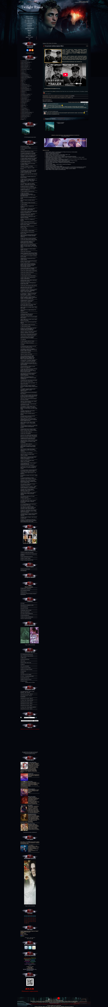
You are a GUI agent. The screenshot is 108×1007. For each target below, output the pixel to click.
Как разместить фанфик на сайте (27, 605)
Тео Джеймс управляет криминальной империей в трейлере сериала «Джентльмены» (27, 390)
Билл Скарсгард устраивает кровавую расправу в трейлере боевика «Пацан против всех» (28, 386)
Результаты (27, 937)
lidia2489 (24, 969)
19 (31, 920)
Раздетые (23, 664)
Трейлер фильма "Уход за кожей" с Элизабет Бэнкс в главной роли (27, 301)
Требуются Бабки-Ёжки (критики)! (27, 552)
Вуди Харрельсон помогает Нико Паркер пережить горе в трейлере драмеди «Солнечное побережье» (28, 458)
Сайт (22, 81)
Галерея (22, 71)
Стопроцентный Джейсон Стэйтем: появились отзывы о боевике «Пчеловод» (28, 478)
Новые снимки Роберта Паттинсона (27, 221)
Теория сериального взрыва (26, 112)
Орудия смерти (24, 87)
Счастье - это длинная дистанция (27, 676)
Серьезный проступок (25, 677)
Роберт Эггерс (64, 91)
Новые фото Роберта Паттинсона (27, 272)
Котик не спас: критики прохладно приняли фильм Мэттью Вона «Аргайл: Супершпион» (28, 436)
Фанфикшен (23, 73)
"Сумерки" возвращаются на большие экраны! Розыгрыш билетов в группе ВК (27, 153)
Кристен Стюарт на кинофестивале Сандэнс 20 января (27, 455)
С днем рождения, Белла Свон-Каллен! (28, 275)
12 (31, 918)
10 (28, 918)
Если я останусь (24, 96)
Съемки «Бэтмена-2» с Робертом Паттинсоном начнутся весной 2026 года (28, 186)
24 (28, 921)
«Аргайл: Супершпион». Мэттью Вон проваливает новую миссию (27, 411)
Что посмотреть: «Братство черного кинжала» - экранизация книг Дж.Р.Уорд (27, 184)
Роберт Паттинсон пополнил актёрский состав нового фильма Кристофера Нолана (28, 239)
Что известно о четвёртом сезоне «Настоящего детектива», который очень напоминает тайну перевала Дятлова (28, 507)
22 (24, 921)
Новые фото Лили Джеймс (26, 433)
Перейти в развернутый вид (30, 753)
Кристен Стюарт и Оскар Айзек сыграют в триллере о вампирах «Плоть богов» (28, 332)
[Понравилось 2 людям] (44, 93)
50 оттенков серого (24, 95)
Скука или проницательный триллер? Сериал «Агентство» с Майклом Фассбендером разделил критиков (27, 242)
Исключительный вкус (25, 659)
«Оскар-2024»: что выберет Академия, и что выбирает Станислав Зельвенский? (28, 361)
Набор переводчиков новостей (26, 556)
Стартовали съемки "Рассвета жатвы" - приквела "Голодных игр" (28, 189)
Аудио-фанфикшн (24, 74)
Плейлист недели (24, 109)
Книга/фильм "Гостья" (25, 69)
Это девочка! (23, 339)
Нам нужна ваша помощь (26, 302)
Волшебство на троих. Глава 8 (26, 703)
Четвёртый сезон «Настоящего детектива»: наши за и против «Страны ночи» (28, 381)
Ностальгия (23, 102)
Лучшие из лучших (24, 608)
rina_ (36, 969)
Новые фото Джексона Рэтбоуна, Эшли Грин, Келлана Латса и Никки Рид (28, 305)
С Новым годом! (24, 228)
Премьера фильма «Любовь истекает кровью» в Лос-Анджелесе (27, 367)
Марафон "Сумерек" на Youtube (27, 166)
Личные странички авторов (26, 618)
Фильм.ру (58, 88)
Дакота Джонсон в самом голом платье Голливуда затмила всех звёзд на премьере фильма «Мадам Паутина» (28, 419)
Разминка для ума (24, 110)
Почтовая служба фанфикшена (27, 613)
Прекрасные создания (25, 85)
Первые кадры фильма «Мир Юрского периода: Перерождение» (27, 278)
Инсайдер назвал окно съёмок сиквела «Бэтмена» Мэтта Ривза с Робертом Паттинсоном (28, 501)
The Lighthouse (82, 91)
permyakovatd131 (30, 970)
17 (28, 920)
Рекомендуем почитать (25, 113)
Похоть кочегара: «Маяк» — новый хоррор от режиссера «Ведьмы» (58, 164)
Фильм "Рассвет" (24, 67)
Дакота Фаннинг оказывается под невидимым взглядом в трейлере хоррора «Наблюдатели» (28, 377)
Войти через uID (30, 47)
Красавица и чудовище (25, 94)
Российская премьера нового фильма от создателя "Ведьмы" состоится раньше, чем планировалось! (65, 167)
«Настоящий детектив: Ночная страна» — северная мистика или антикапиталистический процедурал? (28, 464)
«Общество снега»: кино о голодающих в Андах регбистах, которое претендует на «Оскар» (28, 467)
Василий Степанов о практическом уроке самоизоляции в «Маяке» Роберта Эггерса (61, 160)
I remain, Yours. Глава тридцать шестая (28, 707)
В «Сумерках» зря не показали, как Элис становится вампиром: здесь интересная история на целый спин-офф (28, 171)
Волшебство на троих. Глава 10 (27, 698)
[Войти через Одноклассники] (32, 50)
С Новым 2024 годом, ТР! (26, 498)
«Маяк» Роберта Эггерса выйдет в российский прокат (56, 169)
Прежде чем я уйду (25, 101)
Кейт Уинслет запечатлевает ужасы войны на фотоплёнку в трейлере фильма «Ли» (28, 334)
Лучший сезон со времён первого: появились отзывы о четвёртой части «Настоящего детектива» (27, 490)
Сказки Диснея (24, 98)
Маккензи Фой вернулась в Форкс (27, 151)
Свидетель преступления (25, 667)
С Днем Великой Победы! (25, 326)
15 (24, 920)
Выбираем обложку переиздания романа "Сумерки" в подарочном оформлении (28, 156)
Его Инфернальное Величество (27, 654)
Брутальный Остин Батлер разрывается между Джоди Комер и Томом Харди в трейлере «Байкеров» (28, 374)
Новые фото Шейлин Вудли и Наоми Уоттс (29, 270)
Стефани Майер (24, 60)
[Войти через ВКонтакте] (27, 50)
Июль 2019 (30, 914)
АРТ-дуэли (23, 117)
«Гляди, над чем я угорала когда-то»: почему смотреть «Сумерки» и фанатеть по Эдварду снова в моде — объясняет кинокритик (28, 180)
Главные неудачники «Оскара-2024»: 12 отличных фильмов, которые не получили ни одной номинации (28, 363)
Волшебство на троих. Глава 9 (26, 701)
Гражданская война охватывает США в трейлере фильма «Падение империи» (28, 438)
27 (33, 921)
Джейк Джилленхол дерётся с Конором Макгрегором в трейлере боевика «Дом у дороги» (28, 446)
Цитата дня (23, 105)
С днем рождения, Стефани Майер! (27, 230)
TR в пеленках (24, 108)
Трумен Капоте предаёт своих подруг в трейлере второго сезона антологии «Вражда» (28, 493)
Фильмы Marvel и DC (25, 99)
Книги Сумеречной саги (25, 62)
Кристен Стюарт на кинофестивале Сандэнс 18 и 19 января (27, 461)
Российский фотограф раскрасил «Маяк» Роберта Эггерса (57, 159)
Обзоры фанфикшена (25, 615)
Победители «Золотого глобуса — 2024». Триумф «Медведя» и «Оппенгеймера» (28, 487)
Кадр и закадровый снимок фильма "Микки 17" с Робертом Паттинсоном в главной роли (28, 254)
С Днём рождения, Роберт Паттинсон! (28, 324)
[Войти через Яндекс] (30, 50)
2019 (47, 43)
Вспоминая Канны (24, 312)
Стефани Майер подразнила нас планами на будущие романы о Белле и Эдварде (28, 159)
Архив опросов (32, 937)
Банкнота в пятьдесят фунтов (26, 669)
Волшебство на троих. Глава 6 (26, 708)
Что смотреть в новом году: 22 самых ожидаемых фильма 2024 (27, 484)
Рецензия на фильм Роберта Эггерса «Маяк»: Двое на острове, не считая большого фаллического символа (66, 166)
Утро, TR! (23, 103)
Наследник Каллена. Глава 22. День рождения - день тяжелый (27, 692)
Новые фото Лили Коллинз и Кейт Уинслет (29, 285)
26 (31, 921)
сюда (72, 97)
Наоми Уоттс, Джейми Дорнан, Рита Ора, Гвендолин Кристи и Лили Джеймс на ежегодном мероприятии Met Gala (28, 329)
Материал (56, 103)
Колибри (22, 672)
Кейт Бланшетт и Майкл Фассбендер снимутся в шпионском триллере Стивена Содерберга (28, 450)
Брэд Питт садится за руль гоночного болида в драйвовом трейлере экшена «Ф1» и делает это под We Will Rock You (28, 297)
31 (28, 922)
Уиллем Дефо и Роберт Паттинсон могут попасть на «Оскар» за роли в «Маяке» (61, 168)
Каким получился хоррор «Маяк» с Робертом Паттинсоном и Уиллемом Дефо (60, 162)
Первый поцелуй (24, 681)
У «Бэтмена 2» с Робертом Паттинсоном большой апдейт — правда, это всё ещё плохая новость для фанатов (28, 294)
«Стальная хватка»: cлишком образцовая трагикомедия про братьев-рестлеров (28, 470)
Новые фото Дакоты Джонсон (26, 431)
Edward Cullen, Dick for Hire (26, 662)
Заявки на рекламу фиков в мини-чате (30, 752)
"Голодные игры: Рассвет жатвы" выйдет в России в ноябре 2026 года (28, 161)
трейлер (86, 91)
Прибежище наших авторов (26, 610)
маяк (68, 91)
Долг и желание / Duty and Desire (27, 655)
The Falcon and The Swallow (26, 674)
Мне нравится (48, 93)
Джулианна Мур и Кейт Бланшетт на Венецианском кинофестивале (27, 287)
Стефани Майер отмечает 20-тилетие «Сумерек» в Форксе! (27, 164)
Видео (22, 80)
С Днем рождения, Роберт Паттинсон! (28, 202)
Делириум (23, 91)
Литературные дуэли (25, 116)
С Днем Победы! (24, 204)
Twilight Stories (23, 657)
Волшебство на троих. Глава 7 (26, 705)
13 (33, 918)
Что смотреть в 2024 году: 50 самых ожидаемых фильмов (27, 497)
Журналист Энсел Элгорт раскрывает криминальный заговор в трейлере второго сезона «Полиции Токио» (28, 481)
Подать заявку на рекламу (30, 644)
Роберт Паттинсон (76, 91)
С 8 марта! (23, 149)
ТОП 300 (22, 603)
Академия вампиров (25, 88)
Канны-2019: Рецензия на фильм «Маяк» (53, 152)
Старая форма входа (30, 52)
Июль (50, 43)
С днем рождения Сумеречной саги (27, 191)
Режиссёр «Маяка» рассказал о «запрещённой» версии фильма (58, 161)
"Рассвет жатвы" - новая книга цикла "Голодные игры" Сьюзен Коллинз (27, 209)
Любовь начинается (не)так (26, 679)
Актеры (22, 70)
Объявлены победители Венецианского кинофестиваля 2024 (28, 283)
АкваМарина (58, 91)
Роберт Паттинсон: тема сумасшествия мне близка (55, 155)
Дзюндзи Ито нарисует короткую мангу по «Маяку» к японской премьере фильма (61, 156)
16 (26, 920)
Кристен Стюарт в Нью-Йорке (26, 354)
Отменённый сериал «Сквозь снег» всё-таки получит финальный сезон (28, 347)
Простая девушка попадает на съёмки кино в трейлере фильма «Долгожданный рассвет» (28, 426)
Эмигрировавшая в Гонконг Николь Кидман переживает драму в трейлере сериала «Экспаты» (28, 514)
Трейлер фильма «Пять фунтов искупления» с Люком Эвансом (26, 314)
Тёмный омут (23, 671)
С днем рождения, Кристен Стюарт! (27, 341)
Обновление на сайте (25, 146)
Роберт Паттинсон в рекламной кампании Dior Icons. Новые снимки (28, 261)
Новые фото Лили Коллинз (26, 251)
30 (26, 922)
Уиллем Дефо (71, 91)
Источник (44, 91)
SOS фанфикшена (24, 606)
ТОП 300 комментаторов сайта (30, 137)
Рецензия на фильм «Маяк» (51, 165)
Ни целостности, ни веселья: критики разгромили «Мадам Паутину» (27, 416)
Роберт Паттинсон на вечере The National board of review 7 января (28, 224)
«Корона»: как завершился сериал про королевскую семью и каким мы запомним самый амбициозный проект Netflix (28, 520)
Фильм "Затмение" (24, 66)
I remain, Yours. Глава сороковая (27, 700)
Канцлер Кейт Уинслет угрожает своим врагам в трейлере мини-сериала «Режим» (28, 429)
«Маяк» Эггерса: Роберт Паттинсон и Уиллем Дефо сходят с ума (58, 154)
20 (33, 920)
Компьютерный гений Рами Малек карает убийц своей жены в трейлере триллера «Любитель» (28, 235)
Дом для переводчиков (25, 611)
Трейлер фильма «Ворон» (26, 352)
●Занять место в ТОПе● (30, 682)
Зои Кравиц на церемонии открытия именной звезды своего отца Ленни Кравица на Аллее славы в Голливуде (28, 350)
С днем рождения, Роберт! (26, 147)
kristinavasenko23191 (30, 969)
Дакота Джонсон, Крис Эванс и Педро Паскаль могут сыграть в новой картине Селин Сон (27, 423)
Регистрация (81, 2)
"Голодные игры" (24, 84)
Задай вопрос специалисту (26, 588)
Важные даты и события (25, 77)
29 (24, 922)
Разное (22, 119)
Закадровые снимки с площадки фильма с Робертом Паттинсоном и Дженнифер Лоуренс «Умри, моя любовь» (28, 290)
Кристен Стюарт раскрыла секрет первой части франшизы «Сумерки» (28, 402)
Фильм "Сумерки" (24, 63)
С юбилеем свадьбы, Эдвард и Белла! (60, 123)
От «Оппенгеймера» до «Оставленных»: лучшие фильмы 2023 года (28, 504)
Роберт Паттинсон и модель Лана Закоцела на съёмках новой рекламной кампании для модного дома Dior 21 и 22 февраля (28, 396)
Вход (85, 2)
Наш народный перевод (25, 590)
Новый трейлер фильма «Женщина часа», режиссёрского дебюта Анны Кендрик (28, 268)
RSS (87, 2)
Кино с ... (23, 106)
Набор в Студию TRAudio (25, 558)
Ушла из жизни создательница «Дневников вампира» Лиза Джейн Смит (28, 212)
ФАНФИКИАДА (23, 570)
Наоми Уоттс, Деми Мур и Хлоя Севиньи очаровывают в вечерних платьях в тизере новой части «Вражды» (28, 511)
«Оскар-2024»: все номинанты (26, 452)
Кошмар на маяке (49, 163)
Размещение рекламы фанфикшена (30, 832)
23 (26, 921)
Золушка (23, 92)
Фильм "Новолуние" (25, 64)
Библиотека (23, 78)
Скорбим (22, 344)
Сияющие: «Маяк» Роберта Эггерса (52, 153)
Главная (76, 2)
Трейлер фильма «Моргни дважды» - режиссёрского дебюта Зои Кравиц (27, 337)
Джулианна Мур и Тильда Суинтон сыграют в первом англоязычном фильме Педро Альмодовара (28, 441)
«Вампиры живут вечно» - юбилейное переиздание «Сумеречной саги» (27, 214)
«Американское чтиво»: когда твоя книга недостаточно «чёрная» (28, 404)
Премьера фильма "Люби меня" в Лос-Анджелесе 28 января (28, 217)
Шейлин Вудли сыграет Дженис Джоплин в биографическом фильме (28, 280)
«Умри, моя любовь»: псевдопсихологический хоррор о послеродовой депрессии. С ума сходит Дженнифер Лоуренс (27, 194)
